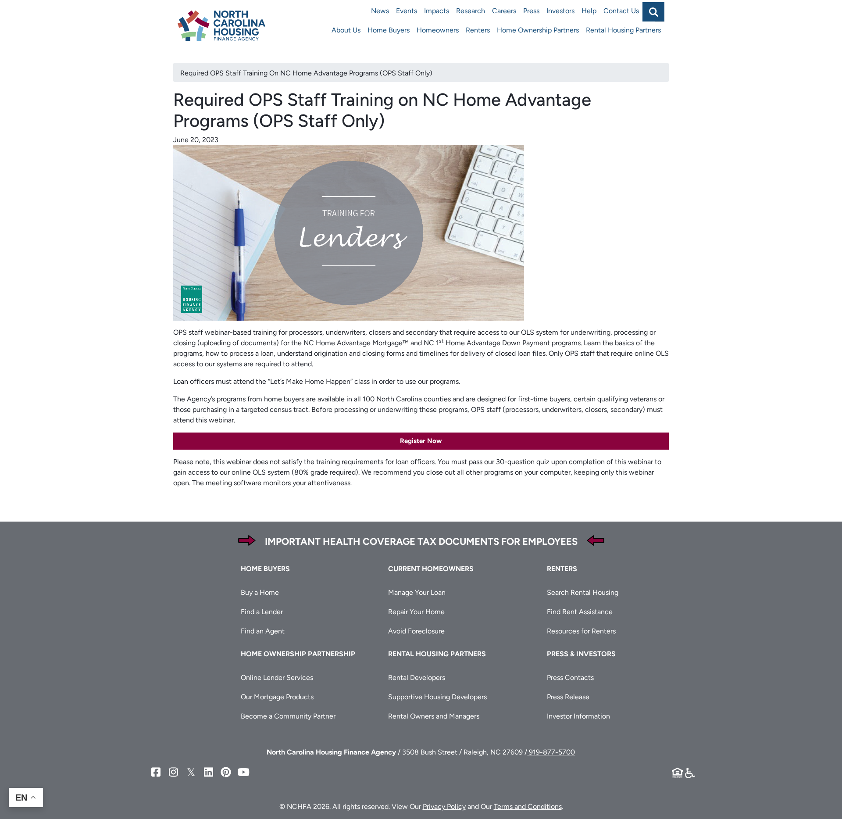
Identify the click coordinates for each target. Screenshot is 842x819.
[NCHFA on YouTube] (243, 772)
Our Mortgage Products (277, 697)
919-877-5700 (551, 752)
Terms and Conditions (528, 806)
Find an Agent (263, 631)
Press (531, 11)
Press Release (568, 697)
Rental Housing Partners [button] (437, 654)
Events (406, 11)
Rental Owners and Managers (433, 716)
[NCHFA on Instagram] (173, 772)
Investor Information (578, 716)
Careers (504, 11)
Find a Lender (262, 612)
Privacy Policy (444, 806)
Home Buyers (388, 30)
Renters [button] (562, 569)
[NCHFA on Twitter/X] (190, 772)
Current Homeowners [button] (431, 569)
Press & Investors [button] (581, 654)
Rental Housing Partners (623, 30)
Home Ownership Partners (538, 30)
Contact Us (621, 11)
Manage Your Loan (417, 592)
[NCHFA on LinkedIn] (208, 772)
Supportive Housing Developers (437, 697)
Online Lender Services (277, 677)
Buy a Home (260, 592)
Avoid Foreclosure (416, 631)
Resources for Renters (581, 631)
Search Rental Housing (582, 592)
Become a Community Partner (288, 716)
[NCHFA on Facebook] (155, 772)
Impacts (436, 11)
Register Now (421, 441)
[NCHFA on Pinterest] (225, 772)
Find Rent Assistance (580, 612)
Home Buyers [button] (265, 569)
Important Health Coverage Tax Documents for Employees (421, 541)
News (380, 11)
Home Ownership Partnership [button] (298, 654)
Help (589, 11)
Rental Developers (416, 677)
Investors (560, 11)
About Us (346, 30)
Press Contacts (570, 677)
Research (470, 11)
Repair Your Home (416, 612)
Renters (478, 30)
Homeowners (438, 30)
